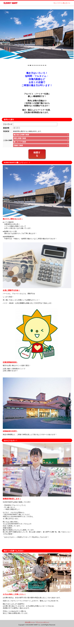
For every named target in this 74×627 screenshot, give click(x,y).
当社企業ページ (29, 622)
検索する (37, 154)
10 (45, 65)
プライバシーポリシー (42, 622)
